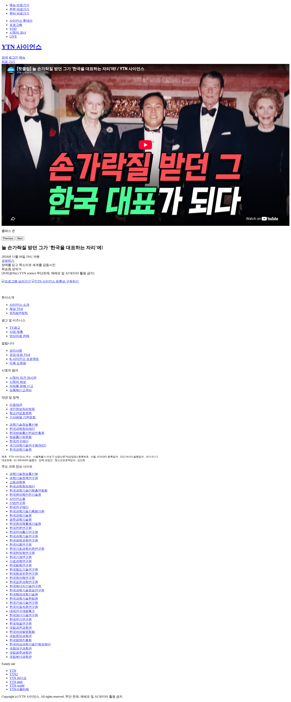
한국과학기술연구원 (24, 536)
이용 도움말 (18, 363)
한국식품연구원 (21, 544)
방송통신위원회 (21, 437)
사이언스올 (17, 499)
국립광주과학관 (21, 652)
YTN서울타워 (19, 689)
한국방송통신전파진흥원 (27, 433)
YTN (13, 670)
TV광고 (15, 327)
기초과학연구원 (21, 561)
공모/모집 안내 (20, 354)
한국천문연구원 (21, 528)
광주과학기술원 (21, 519)
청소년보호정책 (21, 413)
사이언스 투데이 (21, 20)
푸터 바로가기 (19, 13)
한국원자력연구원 (22, 577)
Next (20, 238)
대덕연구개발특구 (22, 611)
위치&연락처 (19, 313)
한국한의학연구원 (22, 553)
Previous (8, 238)
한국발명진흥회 (21, 640)
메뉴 (22, 57)
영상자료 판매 (19, 336)
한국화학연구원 (21, 565)
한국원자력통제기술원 (25, 523)
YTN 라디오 (18, 678)
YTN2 (14, 674)
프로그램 (16, 25)
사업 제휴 (16, 331)
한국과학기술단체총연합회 (29, 490)
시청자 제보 (18, 382)
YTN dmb (16, 682)
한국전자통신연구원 (24, 532)
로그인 (13, 57)
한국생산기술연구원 (24, 615)
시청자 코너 (18, 32)
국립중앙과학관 (21, 636)
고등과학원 (17, 482)
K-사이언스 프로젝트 (24, 359)
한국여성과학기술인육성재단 (30, 644)
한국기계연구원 (21, 557)
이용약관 (16, 405)
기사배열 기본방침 (23, 417)
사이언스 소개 (19, 304)
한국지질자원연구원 (24, 607)
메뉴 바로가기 (19, 5)
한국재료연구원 (21, 623)
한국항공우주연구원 (24, 573)
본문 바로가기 (19, 9)
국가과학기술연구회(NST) (28, 445)
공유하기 (8, 260)
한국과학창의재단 (22, 428)
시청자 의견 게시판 (23, 377)
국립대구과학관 (21, 648)
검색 (5, 57)
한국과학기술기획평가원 (27, 511)
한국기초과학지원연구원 (27, 548)
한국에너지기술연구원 (25, 586)
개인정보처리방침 (22, 409)
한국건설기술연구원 (24, 602)
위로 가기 (8, 61)
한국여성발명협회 (22, 632)
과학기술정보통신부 (24, 424)
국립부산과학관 (21, 656)
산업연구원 (17, 503)
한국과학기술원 (21, 449)
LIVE (13, 36)
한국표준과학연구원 (24, 582)
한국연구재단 (19, 441)
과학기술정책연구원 (24, 478)
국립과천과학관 (21, 627)
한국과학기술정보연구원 (27, 590)
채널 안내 (16, 309)
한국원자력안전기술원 (25, 494)
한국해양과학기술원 (24, 594)
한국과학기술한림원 (24, 598)
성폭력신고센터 (21, 390)
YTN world (17, 685)
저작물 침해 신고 (21, 386)
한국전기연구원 (21, 619)
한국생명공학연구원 (24, 540)
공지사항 (16, 350)
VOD (13, 28)
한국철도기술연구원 (24, 569)
